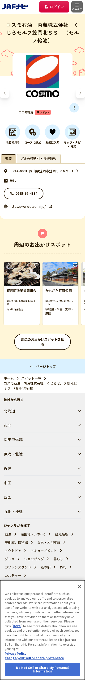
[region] (42, 630)
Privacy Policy (15, 653)
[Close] (79, 586)
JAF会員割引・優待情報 (38, 158)
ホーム (9, 378)
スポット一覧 (31, 378)
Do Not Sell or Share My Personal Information (42, 669)
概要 (8, 158)
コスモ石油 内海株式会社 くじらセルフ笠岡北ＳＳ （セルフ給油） (40, 385)
